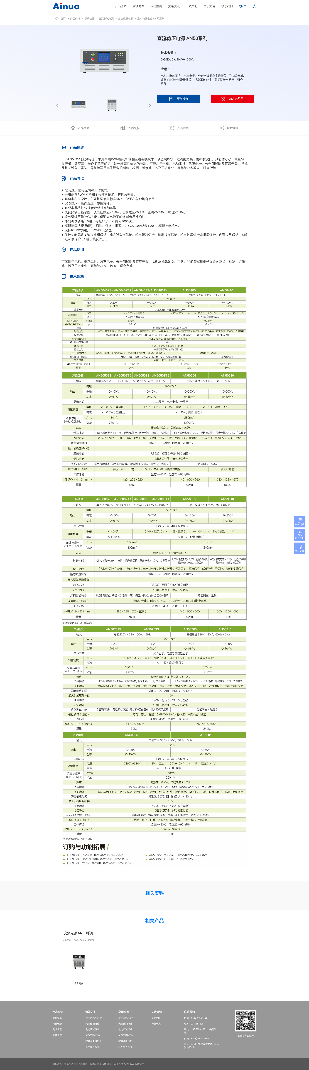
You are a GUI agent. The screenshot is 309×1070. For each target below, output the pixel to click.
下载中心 (191, 6)
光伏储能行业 (92, 1023)
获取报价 (182, 98)
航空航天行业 (92, 1047)
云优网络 (106, 1064)
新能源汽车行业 (93, 1017)
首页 (63, 18)
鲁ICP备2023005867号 (132, 1064)
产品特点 (133, 128)
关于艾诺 (209, 6)
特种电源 (57, 1023)
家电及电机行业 (93, 1041)
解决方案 (138, 6)
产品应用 (183, 128)
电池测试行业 (92, 1029)
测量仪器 (57, 1035)
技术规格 (232, 128)
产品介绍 (121, 6)
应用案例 (156, 6)
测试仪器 (57, 1029)
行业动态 (156, 1023)
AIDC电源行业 (92, 1035)
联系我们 (227, 6)
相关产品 (154, 920)
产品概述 (83, 128)
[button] (57, 105)
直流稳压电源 (125, 18)
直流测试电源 (106, 18)
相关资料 (154, 893)
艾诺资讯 (174, 6)
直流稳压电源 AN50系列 (150, 18)
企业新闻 (156, 1017)
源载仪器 (89, 18)
